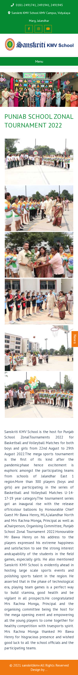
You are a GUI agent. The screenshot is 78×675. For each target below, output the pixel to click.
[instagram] (38, 29)
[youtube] (48, 29)
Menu (39, 61)
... (46, 669)
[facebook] (29, 29)
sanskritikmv (31, 665)
